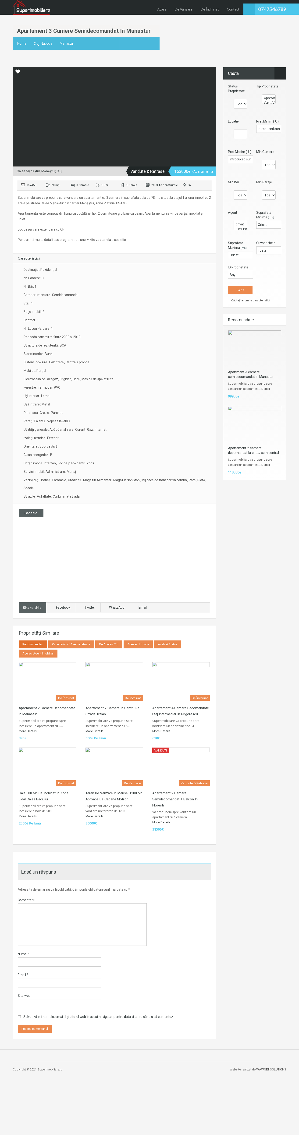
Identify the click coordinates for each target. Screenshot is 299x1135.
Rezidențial (48, 269)
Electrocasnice (34, 379)
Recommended (32, 644)
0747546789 (272, 9)
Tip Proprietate (267, 86)
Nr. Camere (32, 278)
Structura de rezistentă (41, 345)
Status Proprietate (236, 88)
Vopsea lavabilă (58, 421)
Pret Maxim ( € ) (239, 152)
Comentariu (26, 900)
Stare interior (33, 354)
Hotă (76, 379)
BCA (63, 345)
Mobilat (29, 370)
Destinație (31, 269)
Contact (233, 9)
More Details (28, 731)
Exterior (53, 438)
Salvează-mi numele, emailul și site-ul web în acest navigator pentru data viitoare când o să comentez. (98, 1017)
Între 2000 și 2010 (67, 337)
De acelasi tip (108, 644)
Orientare (31, 446)
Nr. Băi (28, 286)
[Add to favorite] (17, 73)
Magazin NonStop (126, 480)
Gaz (90, 429)
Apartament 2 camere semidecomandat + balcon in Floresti (175, 799)
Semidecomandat (65, 295)
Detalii (265, 388)
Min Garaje (264, 182)
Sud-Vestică (48, 446)
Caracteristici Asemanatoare (71, 644)
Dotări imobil (33, 463)
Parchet (57, 413)
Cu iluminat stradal (66, 496)
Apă (53, 429)
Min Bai (233, 182)
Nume (23, 954)
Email (143, 607)
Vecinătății (31, 480)
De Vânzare (183, 9)
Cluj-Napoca (43, 43)
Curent (80, 429)
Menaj (71, 472)
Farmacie (59, 480)
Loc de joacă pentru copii (76, 463)
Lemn (45, 396)
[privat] (240, 224)
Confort (29, 320)
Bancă (45, 480)
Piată (201, 480)
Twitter (89, 607)
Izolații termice (34, 438)
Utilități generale (36, 429)
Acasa (162, 9)
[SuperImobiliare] (31, 7)
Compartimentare (37, 295)
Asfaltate (44, 496)
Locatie (233, 121)
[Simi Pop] (240, 229)
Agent (232, 212)
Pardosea (31, 413)
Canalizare (65, 429)
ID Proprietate (238, 267)
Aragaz (52, 379)
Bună (49, 354)
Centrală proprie (77, 362)
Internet (101, 429)
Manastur (67, 43)
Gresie (44, 413)
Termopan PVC (49, 387)
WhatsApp (117, 607)
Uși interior (31, 396)
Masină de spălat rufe (98, 379)
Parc (192, 480)
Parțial (41, 370)
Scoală (29, 488)
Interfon (50, 463)
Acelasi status (167, 644)
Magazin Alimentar (97, 480)
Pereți (28, 421)
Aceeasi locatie (138, 644)
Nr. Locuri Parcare (36, 328)
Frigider (65, 379)
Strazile (29, 496)
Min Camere (265, 152)
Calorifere (56, 362)
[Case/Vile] (268, 102)
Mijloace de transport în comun (164, 480)
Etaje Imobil (32, 312)
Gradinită (74, 480)
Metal (46, 404)
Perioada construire (38, 337)
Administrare (55, 472)
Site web (24, 996)
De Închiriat (209, 9)
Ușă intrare (32, 404)
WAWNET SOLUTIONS (271, 1069)
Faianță (39, 421)
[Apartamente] (268, 98)
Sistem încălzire (35, 362)
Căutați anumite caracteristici (250, 300)
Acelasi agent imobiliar (38, 653)
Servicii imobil (34, 472)
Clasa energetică (36, 455)
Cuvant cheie (265, 243)
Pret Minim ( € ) (267, 121)
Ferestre (30, 387)
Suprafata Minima (265, 215)
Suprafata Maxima (237, 245)
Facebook (63, 607)
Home (21, 43)
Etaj (26, 303)
